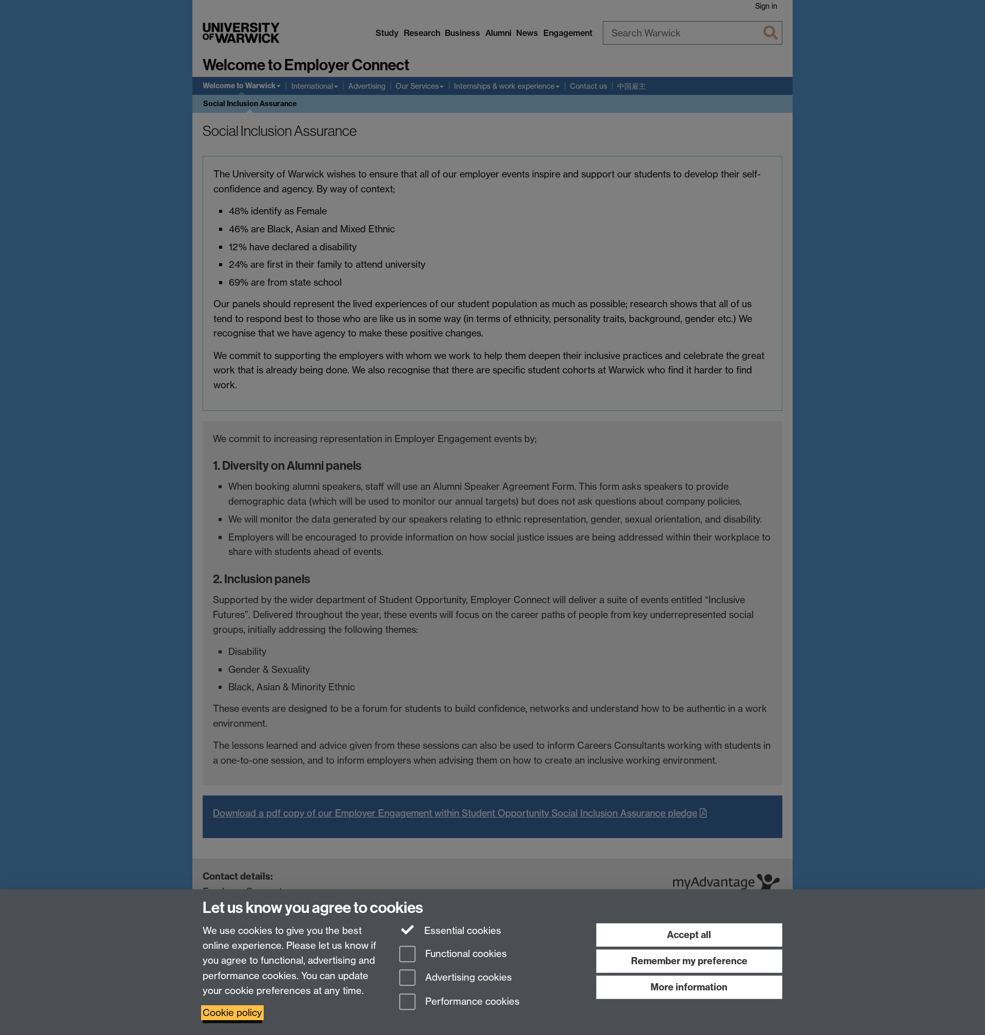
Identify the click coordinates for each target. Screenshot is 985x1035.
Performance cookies (471, 1002)
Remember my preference (689, 961)
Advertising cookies (467, 978)
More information (689, 987)
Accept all (689, 935)
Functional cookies (465, 954)
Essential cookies (461, 931)
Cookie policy (232, 1013)
